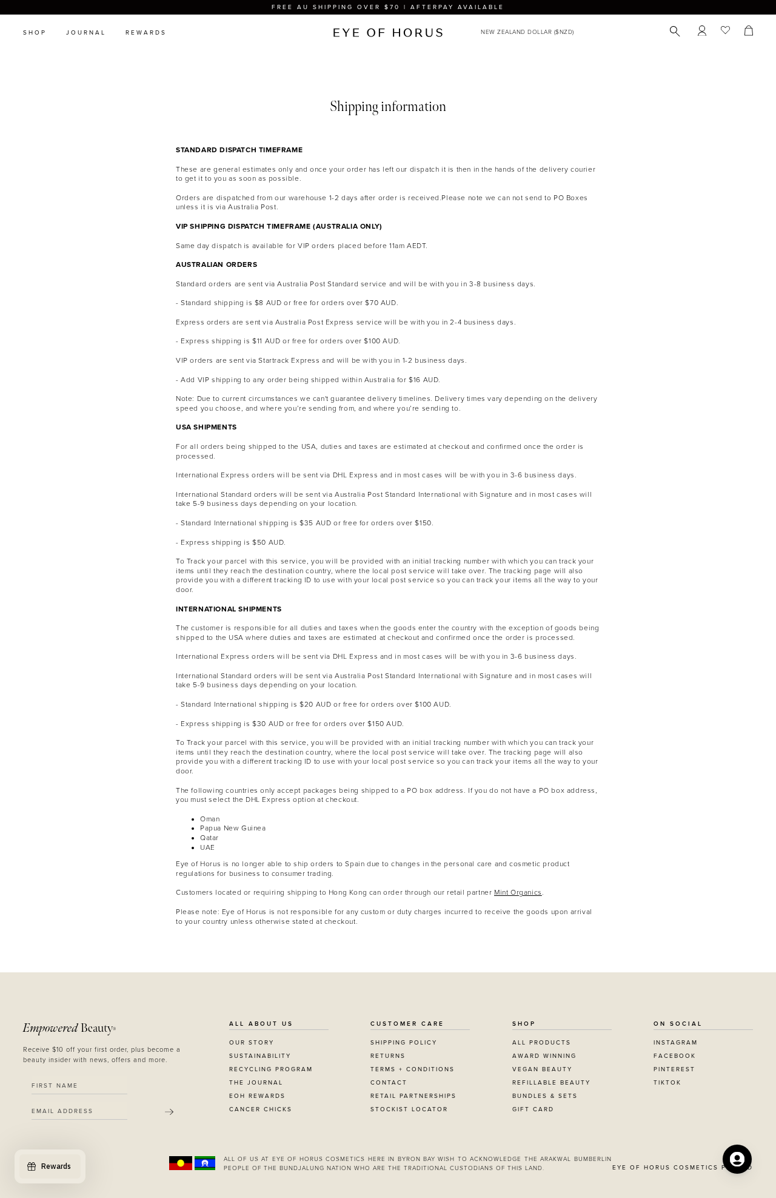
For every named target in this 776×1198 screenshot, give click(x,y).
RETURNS (388, 1056)
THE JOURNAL (256, 1083)
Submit (169, 1112)
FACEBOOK (675, 1056)
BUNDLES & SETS (545, 1096)
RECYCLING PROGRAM (271, 1069)
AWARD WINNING (544, 1056)
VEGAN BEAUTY (542, 1069)
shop (35, 33)
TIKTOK (667, 1083)
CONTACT (388, 1083)
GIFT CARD (533, 1109)
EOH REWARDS (257, 1096)
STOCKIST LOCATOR (409, 1109)
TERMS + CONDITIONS (412, 1069)
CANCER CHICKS (260, 1109)
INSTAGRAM (676, 1043)
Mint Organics (518, 892)
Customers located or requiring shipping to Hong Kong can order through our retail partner (335, 892)
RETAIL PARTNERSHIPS (413, 1096)
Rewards (146, 33)
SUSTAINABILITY (260, 1056)
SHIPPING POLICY (403, 1043)
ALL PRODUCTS (541, 1043)
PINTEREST (674, 1069)
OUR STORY (251, 1043)
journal (86, 33)
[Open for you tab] (737, 1159)
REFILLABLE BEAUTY (551, 1083)
